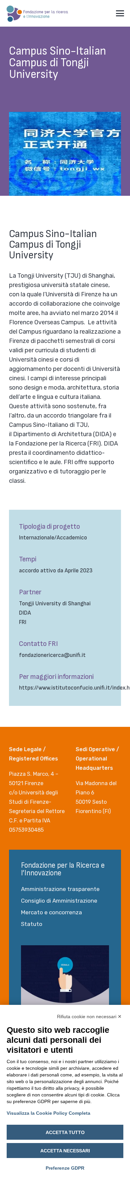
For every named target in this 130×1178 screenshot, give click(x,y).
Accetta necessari (65, 1150)
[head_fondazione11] (37, 13)
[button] (120, 13)
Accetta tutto (65, 1132)
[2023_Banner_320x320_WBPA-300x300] (65, 989)
